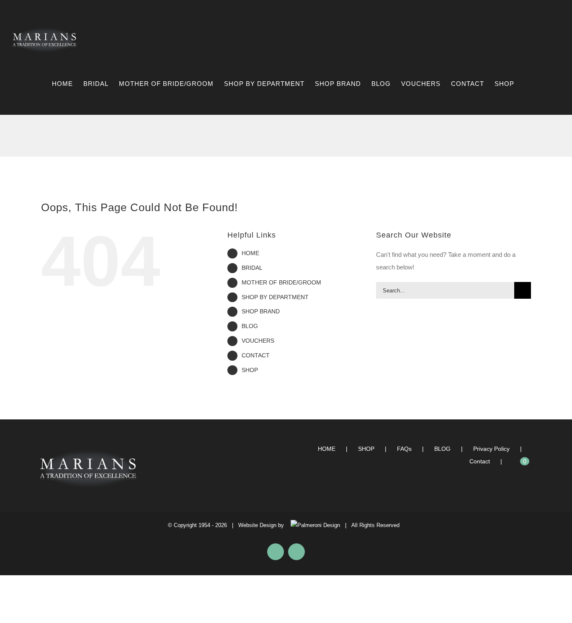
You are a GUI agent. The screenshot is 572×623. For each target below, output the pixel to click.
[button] (546, 83)
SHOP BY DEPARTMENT (275, 297)
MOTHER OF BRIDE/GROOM (281, 282)
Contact (479, 461)
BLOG (250, 326)
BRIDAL (252, 267)
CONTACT (256, 355)
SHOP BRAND (261, 311)
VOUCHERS (258, 340)
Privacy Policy (491, 448)
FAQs (404, 448)
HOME (250, 253)
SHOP (250, 370)
